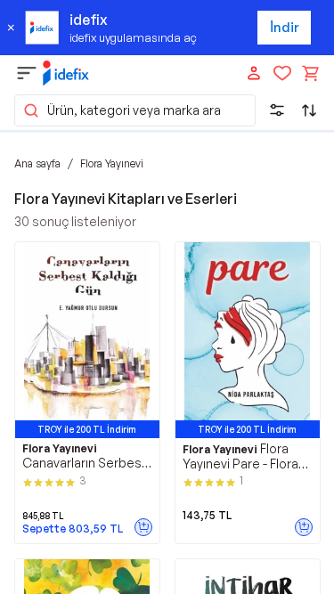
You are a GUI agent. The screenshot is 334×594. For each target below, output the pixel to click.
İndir (284, 27)
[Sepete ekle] (143, 527)
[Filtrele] (277, 110)
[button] (135, 110)
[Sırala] (309, 110)
